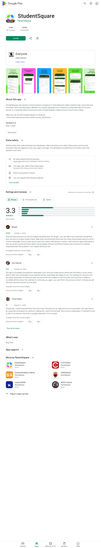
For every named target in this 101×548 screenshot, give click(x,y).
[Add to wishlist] (37, 38)
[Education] (12, 132)
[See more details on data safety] (14, 182)
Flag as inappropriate (17, 394)
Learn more (20, 62)
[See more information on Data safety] (22, 140)
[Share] (31, 38)
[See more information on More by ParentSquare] (33, 358)
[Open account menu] (97, 3)
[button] (13, 80)
